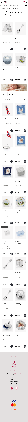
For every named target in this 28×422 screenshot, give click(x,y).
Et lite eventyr (18, 120)
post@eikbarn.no (16, 373)
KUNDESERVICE (14, 356)
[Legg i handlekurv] (11, 49)
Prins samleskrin (19, 305)
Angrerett (14, 364)
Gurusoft (14, 419)
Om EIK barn (14, 367)
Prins (3, 38)
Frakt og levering (14, 363)
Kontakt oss (14, 359)
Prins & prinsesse (6, 120)
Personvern (14, 366)
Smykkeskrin (5, 69)
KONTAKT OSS (14, 370)
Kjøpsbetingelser (14, 361)
